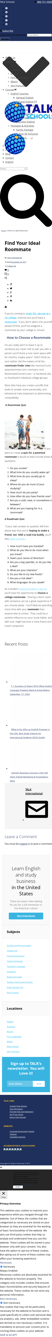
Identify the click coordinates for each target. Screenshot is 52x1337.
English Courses (20, 93)
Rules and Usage (14, 977)
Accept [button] (17, 1187)
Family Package (24, 129)
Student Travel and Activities (20, 982)
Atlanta (15, 65)
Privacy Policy (27, 1185)
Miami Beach (13, 1046)
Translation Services (17, 1137)
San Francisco (18, 85)
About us (10, 57)
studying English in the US (33, 588)
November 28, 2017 (18, 262)
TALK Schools (13, 992)
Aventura (16, 69)
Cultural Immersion (16, 956)
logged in (24, 843)
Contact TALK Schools (18, 1106)
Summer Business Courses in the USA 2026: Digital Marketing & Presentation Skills (29, 776)
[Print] (6, 307)
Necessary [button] (6, 1262)
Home (3, 231)
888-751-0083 (44, 1)
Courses (9, 89)
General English (25, 97)
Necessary (9, 1266)
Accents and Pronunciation (19, 945)
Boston (15, 73)
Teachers (13, 1134)
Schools (9, 61)
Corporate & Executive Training (22, 1131)
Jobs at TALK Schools (18, 1117)
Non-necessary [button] (8, 1298)
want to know (17, 538)
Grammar (11, 971)
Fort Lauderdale (19, 77)
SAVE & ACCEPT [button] (8, 1334)
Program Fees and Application (21, 1111)
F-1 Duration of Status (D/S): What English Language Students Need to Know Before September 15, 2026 (31, 690)
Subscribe (7, 30)
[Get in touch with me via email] (36, 819)
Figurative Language (16, 966)
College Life (11, 266)
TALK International (14, 258)
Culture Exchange (15, 961)
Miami (14, 81)
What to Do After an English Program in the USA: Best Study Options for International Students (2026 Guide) (30, 733)
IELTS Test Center (16, 1114)
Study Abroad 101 (15, 987)
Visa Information (16, 1109)
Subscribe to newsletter (13, 34)
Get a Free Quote (26, 915)
